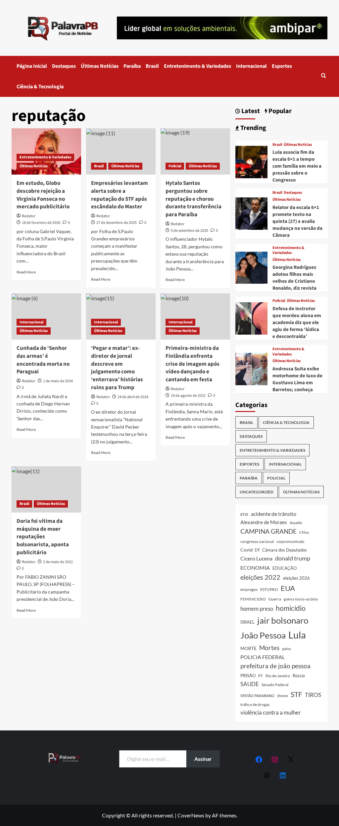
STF (296, 694)
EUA (288, 588)
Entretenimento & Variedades (197, 66)
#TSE (244, 514)
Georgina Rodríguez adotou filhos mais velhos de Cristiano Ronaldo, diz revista (294, 278)
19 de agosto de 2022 (188, 395)
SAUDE (249, 684)
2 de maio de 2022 (58, 562)
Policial (175, 166)
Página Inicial (32, 66)
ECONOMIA (255, 567)
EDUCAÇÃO (284, 568)
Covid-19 (250, 550)
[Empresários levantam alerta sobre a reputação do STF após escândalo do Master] (121, 151)
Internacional (251, 66)
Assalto (296, 522)
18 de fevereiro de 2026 (41, 223)
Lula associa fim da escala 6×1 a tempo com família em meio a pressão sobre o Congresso (296, 166)
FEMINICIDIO (253, 599)
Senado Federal (275, 684)
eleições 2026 (296, 578)
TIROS (313, 695)
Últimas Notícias (100, 66)
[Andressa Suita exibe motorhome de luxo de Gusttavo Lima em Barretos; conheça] (251, 368)
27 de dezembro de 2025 (116, 223)
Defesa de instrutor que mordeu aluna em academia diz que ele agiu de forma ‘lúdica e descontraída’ (296, 322)
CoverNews (190, 815)
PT (260, 675)
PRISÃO (248, 675)
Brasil (152, 66)
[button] (323, 76)
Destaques (64, 66)
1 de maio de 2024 (58, 381)
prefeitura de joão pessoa (275, 666)
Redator (28, 216)
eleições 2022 (260, 577)
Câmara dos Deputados (284, 550)
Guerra (274, 599)
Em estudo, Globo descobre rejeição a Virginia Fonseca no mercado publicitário (43, 195)
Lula (297, 634)
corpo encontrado (290, 541)
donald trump (292, 558)
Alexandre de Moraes (263, 522)
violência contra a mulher (270, 712)
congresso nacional (257, 541)
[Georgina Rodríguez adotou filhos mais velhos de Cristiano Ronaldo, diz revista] (251, 267)
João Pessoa (263, 635)
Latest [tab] (250, 111)
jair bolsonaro (282, 620)
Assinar (203, 759)
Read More (26, 271)
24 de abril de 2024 (133, 397)
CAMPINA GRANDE (268, 531)
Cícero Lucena (256, 558)
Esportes (282, 66)
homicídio (291, 608)
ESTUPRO (269, 589)
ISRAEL (247, 622)
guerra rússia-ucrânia (301, 599)
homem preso (256, 608)
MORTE (248, 648)
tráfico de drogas (254, 704)
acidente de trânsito (273, 514)
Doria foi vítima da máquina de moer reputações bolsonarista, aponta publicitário (43, 537)
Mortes (269, 647)
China (304, 532)
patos (286, 648)
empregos (249, 589)
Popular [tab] (279, 111)
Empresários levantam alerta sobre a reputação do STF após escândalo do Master (119, 195)
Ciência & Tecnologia (40, 86)
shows (282, 695)
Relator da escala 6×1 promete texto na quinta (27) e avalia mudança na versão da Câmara (297, 221)
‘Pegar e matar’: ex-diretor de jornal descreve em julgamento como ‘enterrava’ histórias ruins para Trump (117, 368)
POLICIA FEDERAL (262, 657)
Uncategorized (256, 491)
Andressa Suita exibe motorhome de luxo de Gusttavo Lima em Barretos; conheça (297, 379)
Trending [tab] (252, 128)
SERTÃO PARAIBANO (257, 695)
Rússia (299, 675)
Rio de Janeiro (278, 675)
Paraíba (132, 66)
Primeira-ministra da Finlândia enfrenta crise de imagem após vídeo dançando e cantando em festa (192, 364)
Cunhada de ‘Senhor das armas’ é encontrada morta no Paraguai (43, 360)
